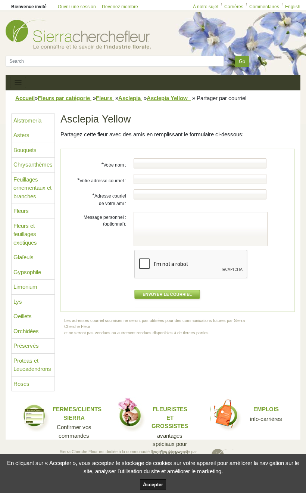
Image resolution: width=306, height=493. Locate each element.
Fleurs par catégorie (64, 98)
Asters (21, 135)
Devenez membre (120, 6)
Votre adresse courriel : (101, 180)
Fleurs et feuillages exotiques (25, 234)
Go (242, 61)
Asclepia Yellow (169, 98)
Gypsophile (27, 272)
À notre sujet (205, 6)
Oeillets (22, 316)
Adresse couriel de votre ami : (109, 199)
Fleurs (105, 98)
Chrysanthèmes (33, 164)
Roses (21, 384)
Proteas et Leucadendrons (32, 364)
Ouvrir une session (77, 6)
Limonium (25, 286)
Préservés (26, 345)
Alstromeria (27, 120)
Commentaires (264, 6)
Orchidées (26, 331)
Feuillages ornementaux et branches (32, 187)
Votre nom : (113, 164)
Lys (17, 301)
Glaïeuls (23, 257)
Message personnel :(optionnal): (105, 221)
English (292, 6)
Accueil (25, 98)
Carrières (233, 6)
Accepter (153, 484)
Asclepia (130, 98)
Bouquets (25, 150)
